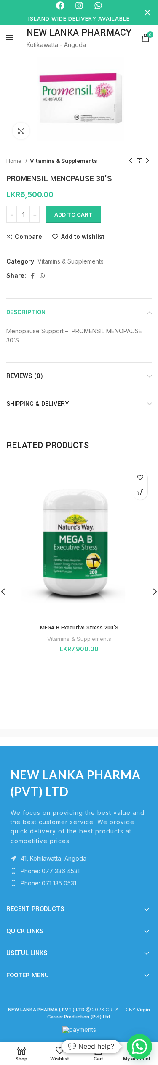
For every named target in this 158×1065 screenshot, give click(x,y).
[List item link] (79, 871)
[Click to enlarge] (21, 131)
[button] (139, 1046)
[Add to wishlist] (140, 477)
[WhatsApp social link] (42, 275)
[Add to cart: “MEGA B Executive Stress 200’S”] (140, 492)
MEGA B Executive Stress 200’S (79, 628)
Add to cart (73, 214)
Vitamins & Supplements (63, 160)
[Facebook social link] (32, 275)
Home (14, 160)
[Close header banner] (147, 12)
